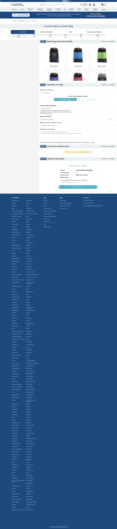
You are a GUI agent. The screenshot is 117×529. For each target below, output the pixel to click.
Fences (13, 491)
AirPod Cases (15, 428)
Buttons (14, 253)
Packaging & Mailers (95, 9)
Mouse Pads (29, 200)
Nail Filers (28, 486)
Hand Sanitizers (30, 344)
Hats (27, 205)
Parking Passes (29, 376)
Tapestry (28, 404)
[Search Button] (63, 5)
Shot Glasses (15, 224)
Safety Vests (15, 430)
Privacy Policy (63, 200)
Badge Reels (15, 310)
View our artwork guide (46, 113)
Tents (13, 392)
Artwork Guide (47, 227)
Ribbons (14, 237)
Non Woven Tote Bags (31, 213)
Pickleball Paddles (30, 310)
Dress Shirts (15, 277)
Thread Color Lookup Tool (50, 216)
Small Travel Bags (30, 389)
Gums (27, 339)
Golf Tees (14, 470)
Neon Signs (29, 219)
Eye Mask (14, 350)
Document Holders (30, 504)
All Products (14, 9)
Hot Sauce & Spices (17, 336)
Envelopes (28, 297)
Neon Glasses (29, 446)
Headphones (29, 483)
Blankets (14, 313)
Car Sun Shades (30, 425)
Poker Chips (29, 428)
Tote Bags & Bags (58, 9)
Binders (28, 302)
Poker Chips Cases (16, 499)
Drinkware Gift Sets (30, 381)
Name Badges (29, 491)
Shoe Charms (15, 305)
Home (14, 21)
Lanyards (28, 248)
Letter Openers (15, 422)
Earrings (14, 400)
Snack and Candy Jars (17, 331)
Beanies (28, 227)
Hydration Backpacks (17, 384)
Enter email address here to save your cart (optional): (74, 180)
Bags (13, 208)
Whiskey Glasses (16, 258)
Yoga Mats (14, 436)
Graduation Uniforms (31, 438)
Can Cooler (15, 266)
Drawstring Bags (30, 211)
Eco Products (15, 414)
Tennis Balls (14, 433)
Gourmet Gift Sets (16, 334)
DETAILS (69, 1)
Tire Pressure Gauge (31, 502)
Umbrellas (14, 342)
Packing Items (29, 229)
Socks (13, 242)
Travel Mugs (29, 261)
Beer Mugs (28, 256)
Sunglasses (29, 266)
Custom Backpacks (31, 360)
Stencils (14, 488)
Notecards (14, 299)
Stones (28, 473)
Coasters (14, 203)
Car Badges (29, 397)
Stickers (14, 221)
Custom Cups (29, 242)
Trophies (28, 320)
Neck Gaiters (29, 342)
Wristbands (14, 352)
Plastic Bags (15, 326)
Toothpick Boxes (16, 368)
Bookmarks (29, 420)
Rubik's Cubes (29, 465)
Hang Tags (14, 318)
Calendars (14, 371)
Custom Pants (29, 280)
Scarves (28, 313)
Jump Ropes (15, 446)
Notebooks (29, 451)
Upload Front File (45, 116)
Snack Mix (28, 336)
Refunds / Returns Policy (65, 203)
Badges (14, 320)
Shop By (22, 9)
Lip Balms (14, 347)
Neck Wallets (29, 480)
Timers (13, 475)
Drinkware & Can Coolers (40, 9)
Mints (13, 328)
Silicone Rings (29, 379)
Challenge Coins (30, 237)
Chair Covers (15, 358)
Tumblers (14, 256)
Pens (13, 250)
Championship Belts (17, 449)
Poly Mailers (14, 229)
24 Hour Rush (47, 221)
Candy (27, 328)
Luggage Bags (29, 387)
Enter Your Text (91, 99)
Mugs (27, 253)
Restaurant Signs (16, 443)
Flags (27, 216)
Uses (45, 224)
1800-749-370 (83, 4)
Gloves (28, 289)
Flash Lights (14, 459)
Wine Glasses (29, 258)
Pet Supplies (15, 438)
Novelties (103, 9)
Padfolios (28, 286)
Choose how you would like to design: (78, 96)
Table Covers (15, 200)
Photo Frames (29, 510)
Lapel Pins (14, 205)
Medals (13, 291)
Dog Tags (14, 412)
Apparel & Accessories (49, 9)
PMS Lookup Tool (48, 213)
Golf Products (15, 467)
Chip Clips (14, 457)
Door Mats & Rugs (16, 355)
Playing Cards (15, 404)
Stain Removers (16, 494)
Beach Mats (29, 449)
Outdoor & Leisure (86, 9)
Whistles (28, 436)
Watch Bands (15, 454)
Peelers (13, 507)
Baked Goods (29, 334)
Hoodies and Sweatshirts (32, 274)
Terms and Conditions (65, 205)
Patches (28, 203)
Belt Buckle (28, 318)
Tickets (13, 360)
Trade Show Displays (17, 248)
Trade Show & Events (30, 9)
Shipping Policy (63, 208)
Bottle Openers (15, 232)
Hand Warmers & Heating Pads (18, 481)
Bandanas (14, 406)
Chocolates (29, 331)
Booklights (28, 422)
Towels (13, 240)
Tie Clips (14, 379)
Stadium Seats (29, 392)
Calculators (15, 302)
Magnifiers (14, 441)
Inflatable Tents (30, 395)
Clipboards (29, 352)
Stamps (28, 409)
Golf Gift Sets (15, 496)
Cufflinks (28, 412)
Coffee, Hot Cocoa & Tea (18, 339)
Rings (13, 462)
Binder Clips (29, 350)
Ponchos (28, 417)
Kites (13, 417)
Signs (65, 9)
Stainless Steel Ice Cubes (18, 510)
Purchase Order (47, 208)
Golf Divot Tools (30, 470)
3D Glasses (29, 454)
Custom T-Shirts (30, 272)
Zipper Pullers (29, 499)
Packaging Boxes (30, 323)
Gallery (45, 203)
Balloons (14, 264)
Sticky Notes (15, 294)
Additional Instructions (47, 129)
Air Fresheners (29, 291)
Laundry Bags (20, 21)
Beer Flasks (14, 465)
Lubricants (28, 494)
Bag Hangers (15, 397)
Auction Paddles (30, 433)
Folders (28, 355)
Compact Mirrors (30, 443)
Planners (28, 406)
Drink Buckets (29, 441)
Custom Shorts (15, 282)
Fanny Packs (15, 363)
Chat (86, 5)
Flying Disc (28, 232)
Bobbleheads (15, 365)
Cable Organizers (16, 486)
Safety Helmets (16, 425)
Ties (27, 315)
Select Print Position (46, 90)
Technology (15, 409)
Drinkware (28, 250)
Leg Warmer (15, 344)
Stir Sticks (28, 347)
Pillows (13, 473)
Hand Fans (14, 269)
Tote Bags (28, 208)
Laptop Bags (29, 384)
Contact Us (46, 219)
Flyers (27, 299)
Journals (14, 289)
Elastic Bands (29, 496)
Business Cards (15, 297)
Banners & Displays (16, 216)
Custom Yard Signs (16, 274)
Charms (14, 420)
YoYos (27, 462)
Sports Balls (29, 475)
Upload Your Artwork (65, 99)
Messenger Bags (16, 389)
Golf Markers (15, 478)
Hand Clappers (15, 502)
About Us (46, 200)
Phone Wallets (29, 235)
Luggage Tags (15, 307)
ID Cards (28, 264)
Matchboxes (29, 368)
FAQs (45, 205)
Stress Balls (29, 269)
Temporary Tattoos (16, 286)
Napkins (28, 224)
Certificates (15, 323)
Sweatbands (15, 376)
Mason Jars (14, 381)
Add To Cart (79, 187)
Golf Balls (28, 467)
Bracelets (14, 504)
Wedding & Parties (71, 9)
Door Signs (28, 457)
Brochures (28, 414)
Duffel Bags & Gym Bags (32, 363)
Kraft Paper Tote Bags (17, 213)
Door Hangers (15, 373)
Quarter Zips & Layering (17, 280)
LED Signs (28, 245)
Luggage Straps (16, 395)
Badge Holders (29, 307)
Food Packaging (16, 245)
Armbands (28, 430)
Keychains (14, 227)
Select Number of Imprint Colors (50, 122)
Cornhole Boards (30, 371)
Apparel (14, 272)
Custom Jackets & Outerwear (30, 283)
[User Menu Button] (90, 4)
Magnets (28, 305)
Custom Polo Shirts (30, 277)
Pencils (13, 315)
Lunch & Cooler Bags (17, 387)
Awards (28, 326)
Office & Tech (79, 9)
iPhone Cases (15, 451)
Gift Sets (28, 507)
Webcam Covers (16, 235)
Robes (27, 240)
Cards (27, 358)
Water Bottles (15, 261)
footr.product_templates (50, 211)
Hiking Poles (29, 459)
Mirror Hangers (29, 373)
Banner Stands (15, 219)
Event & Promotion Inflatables (30, 400)
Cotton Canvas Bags (17, 211)
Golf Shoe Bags (30, 478)
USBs (27, 294)
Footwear (28, 488)
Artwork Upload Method (48, 106)
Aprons (28, 221)
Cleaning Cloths (30, 365)
